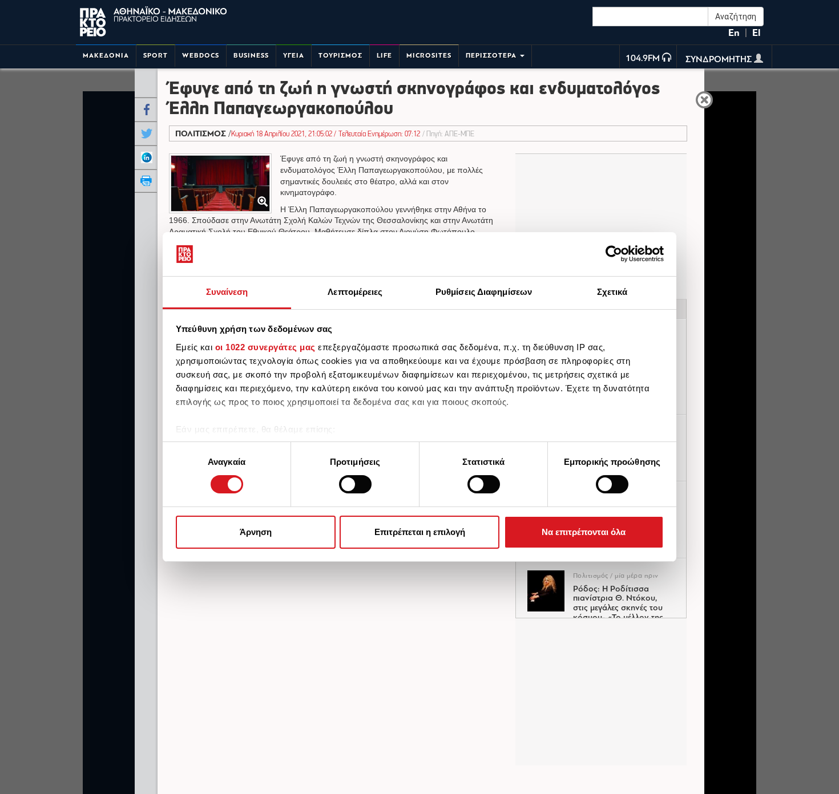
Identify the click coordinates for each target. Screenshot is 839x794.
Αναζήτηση (735, 16)
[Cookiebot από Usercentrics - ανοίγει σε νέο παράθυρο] (614, 253)
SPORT (155, 55)
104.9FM (643, 58)
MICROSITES (428, 55)
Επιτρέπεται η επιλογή (419, 532)
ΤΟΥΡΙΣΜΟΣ (340, 55)
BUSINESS (251, 55)
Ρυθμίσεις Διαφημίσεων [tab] (483, 292)
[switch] (355, 484)
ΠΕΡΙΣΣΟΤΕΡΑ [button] (492, 55)
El (756, 33)
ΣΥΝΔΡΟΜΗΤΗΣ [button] (719, 59)
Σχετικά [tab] (612, 292)
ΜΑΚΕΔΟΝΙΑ (106, 55)
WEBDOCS (200, 55)
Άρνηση (256, 532)
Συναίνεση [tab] (227, 292)
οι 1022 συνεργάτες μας (265, 347)
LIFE (384, 55)
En (734, 33)
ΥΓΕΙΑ (293, 55)
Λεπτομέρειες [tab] (355, 292)
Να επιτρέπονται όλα (584, 532)
